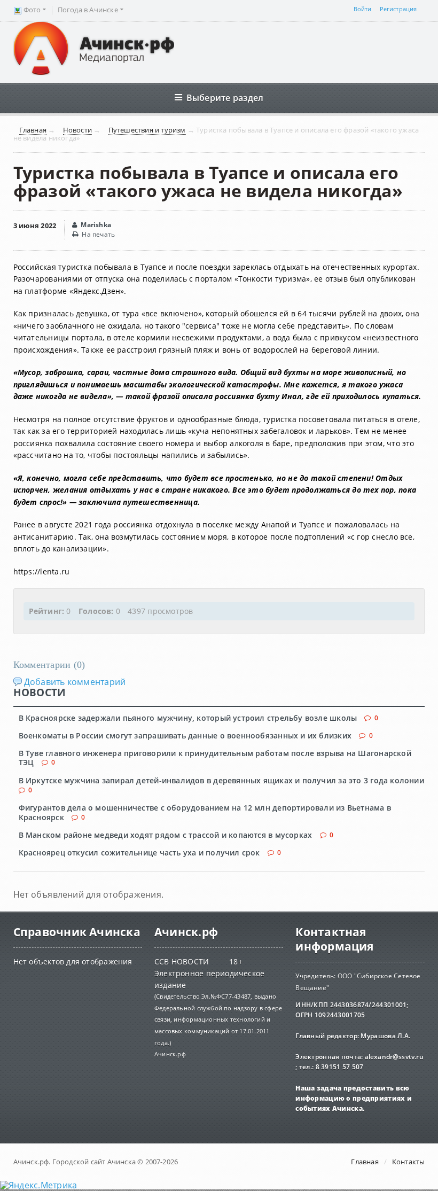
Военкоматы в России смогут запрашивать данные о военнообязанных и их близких (185, 735)
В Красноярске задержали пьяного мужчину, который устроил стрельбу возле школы (188, 718)
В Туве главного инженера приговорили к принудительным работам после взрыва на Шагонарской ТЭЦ (215, 757)
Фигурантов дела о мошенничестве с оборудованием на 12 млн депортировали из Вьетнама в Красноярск (205, 812)
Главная (32, 130)
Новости (77, 130)
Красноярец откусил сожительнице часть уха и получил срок (139, 852)
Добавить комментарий (75, 682)
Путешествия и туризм (147, 130)
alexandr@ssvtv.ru (393, 1056)
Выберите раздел (225, 97)
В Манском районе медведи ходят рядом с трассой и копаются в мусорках (165, 835)
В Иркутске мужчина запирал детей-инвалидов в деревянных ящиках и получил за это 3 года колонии (221, 780)
